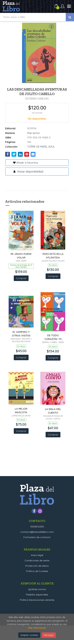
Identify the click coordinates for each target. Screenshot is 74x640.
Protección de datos (37, 565)
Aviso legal (37, 555)
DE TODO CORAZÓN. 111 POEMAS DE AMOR (53, 337)
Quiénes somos (37, 589)
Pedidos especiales (37, 594)
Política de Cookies (37, 571)
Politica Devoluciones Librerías (37, 599)
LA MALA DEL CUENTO (53, 410)
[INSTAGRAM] (40, 511)
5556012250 (37, 526)
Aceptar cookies (29, 635)
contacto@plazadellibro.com (37, 531)
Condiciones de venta (37, 560)
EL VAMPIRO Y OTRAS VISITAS (21, 333)
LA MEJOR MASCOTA (21, 410)
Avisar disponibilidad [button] (30, 171)
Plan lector (33, 133)
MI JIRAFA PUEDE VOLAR (21, 255)
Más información (37, 627)
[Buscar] (70, 17)
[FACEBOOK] (34, 511)
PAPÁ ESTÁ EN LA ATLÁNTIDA (53, 255)
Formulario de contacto (37, 537)
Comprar (21, 278)
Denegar (49, 635)
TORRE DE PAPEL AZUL (41, 146)
